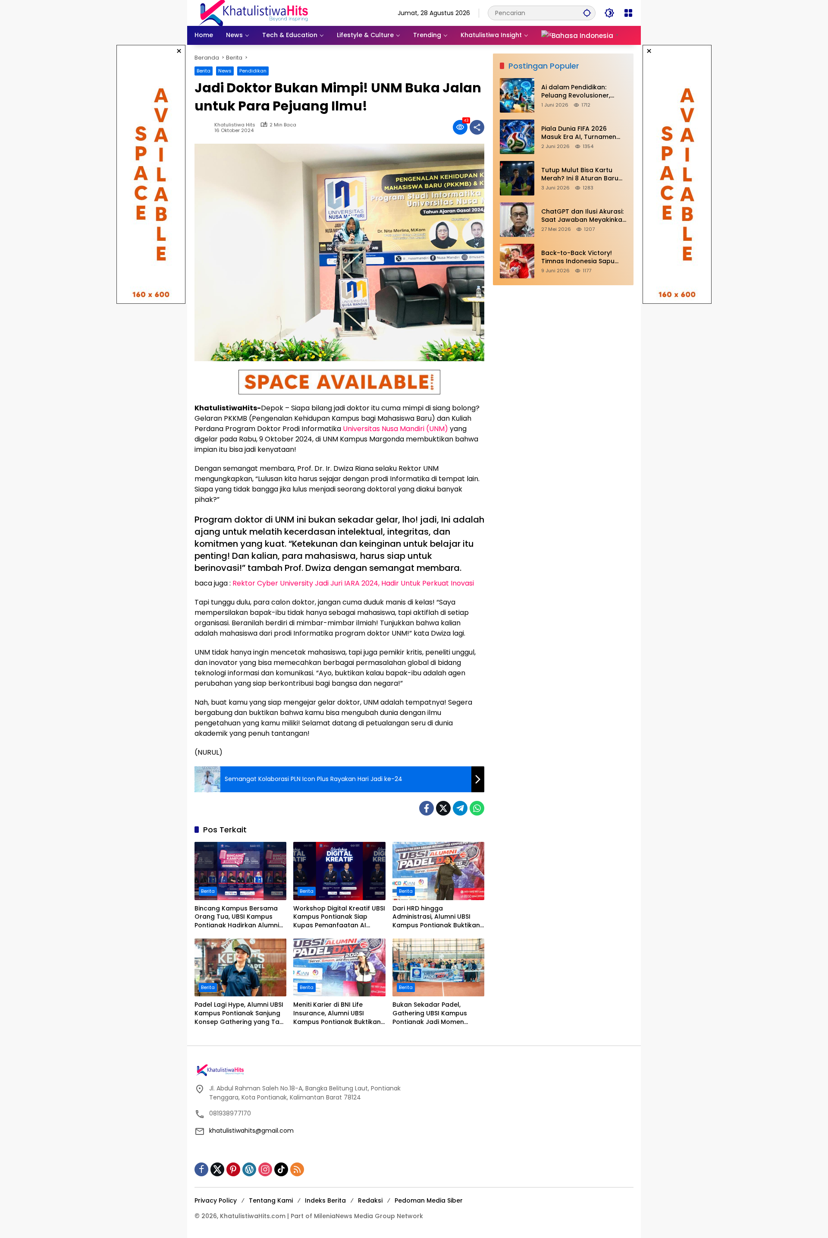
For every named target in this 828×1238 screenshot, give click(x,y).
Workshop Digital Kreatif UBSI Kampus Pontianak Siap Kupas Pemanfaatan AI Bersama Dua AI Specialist (339, 917)
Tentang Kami (271, 1200)
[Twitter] (443, 808)
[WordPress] (249, 1169)
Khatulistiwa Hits (234, 125)
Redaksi (370, 1200)
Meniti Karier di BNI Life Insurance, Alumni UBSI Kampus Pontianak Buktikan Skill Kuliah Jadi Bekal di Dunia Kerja (337, 1013)
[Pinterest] (233, 1169)
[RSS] (297, 1169)
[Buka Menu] (628, 13)
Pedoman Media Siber (429, 1200)
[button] (587, 13)
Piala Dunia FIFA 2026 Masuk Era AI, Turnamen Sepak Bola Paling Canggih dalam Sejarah (583, 133)
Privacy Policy (215, 1200)
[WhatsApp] (477, 808)
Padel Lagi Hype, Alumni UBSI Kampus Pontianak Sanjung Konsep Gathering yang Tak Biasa (238, 1013)
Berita (203, 70)
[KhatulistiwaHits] (253, 12)
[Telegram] (460, 808)
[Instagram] (265, 1169)
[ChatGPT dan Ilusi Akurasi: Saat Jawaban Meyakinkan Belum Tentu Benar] (517, 219)
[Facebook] (426, 808)
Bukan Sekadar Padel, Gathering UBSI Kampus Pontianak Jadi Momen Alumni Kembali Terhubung (434, 1013)
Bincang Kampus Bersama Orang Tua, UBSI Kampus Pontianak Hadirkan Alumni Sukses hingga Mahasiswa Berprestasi (236, 917)
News (225, 70)
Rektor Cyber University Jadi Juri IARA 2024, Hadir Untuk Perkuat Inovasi (353, 583)
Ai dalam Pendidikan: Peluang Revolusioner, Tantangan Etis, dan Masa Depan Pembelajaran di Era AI (584, 91)
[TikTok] (281, 1169)
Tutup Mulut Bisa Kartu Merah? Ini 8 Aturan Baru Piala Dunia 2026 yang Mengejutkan (579, 174)
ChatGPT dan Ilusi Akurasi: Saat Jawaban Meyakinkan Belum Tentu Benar (583, 216)
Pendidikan (253, 70)
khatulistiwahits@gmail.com (251, 1130)
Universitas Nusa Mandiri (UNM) (395, 429)
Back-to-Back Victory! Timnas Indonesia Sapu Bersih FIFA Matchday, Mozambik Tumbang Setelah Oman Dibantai (578, 257)
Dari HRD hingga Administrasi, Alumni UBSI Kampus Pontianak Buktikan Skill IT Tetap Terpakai (436, 917)
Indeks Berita (325, 1200)
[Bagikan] (477, 127)
